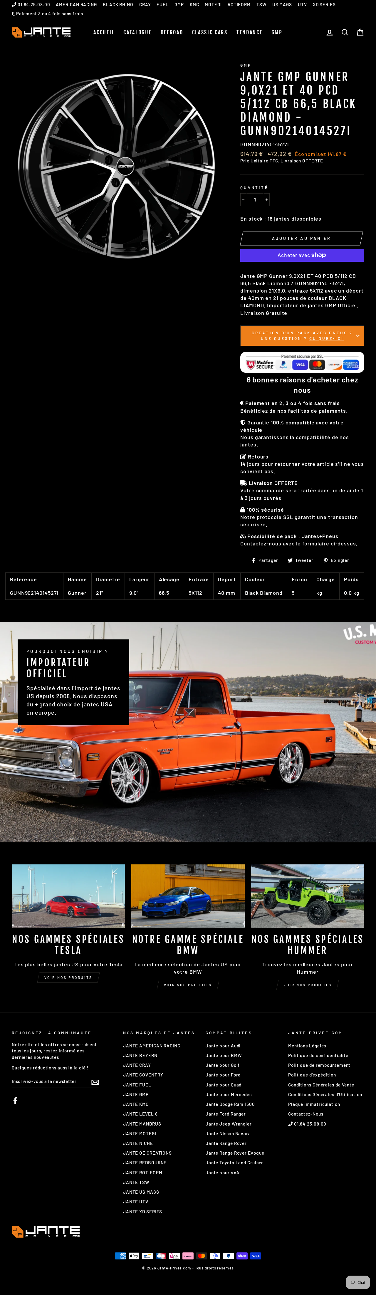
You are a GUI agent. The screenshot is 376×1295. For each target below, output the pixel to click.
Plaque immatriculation (314, 1104)
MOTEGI (213, 4)
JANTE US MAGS (141, 1192)
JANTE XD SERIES (142, 1211)
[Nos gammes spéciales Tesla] (68, 896)
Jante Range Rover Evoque (235, 1152)
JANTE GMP (136, 1094)
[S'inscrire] (95, 1082)
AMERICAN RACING (76, 4)
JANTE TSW (136, 1182)
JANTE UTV (135, 1201)
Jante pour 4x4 (222, 1172)
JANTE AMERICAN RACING (151, 1045)
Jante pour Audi (223, 1045)
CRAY (145, 4)
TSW (261, 4)
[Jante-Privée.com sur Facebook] (15, 1100)
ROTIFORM (239, 4)
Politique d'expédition (312, 1074)
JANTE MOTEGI (139, 1133)
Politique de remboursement (319, 1065)
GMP (179, 4)
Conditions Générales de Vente (321, 1084)
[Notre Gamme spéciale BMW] (187, 896)
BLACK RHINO (118, 4)
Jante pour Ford (223, 1074)
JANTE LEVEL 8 (140, 1113)
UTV (302, 4)
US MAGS (282, 4)
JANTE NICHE (138, 1143)
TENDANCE (249, 32)
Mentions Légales (307, 1045)
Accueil (104, 32)
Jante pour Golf (223, 1065)
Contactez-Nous (305, 1113)
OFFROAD (172, 32)
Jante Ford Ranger (226, 1113)
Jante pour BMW (224, 1055)
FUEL (163, 4)
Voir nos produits (68, 977)
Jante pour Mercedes (229, 1094)
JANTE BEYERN (140, 1055)
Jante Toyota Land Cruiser (234, 1162)
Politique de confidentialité (318, 1055)
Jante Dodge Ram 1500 (230, 1104)
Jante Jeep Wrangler (229, 1123)
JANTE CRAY (137, 1065)
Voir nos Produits (188, 985)
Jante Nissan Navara (228, 1133)
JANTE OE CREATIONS (147, 1152)
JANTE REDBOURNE (145, 1162)
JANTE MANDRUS (142, 1123)
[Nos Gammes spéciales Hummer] (307, 896)
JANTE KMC (136, 1104)
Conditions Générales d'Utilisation (325, 1094)
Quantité (254, 187)
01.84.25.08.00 (33, 4)
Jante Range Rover (226, 1143)
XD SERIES (324, 4)
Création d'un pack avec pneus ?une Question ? (302, 335)
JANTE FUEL (137, 1084)
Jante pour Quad (224, 1084)
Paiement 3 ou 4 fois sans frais (49, 13)
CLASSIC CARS (210, 32)
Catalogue (137, 32)
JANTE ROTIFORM (142, 1172)
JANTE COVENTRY (143, 1074)
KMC (194, 4)
